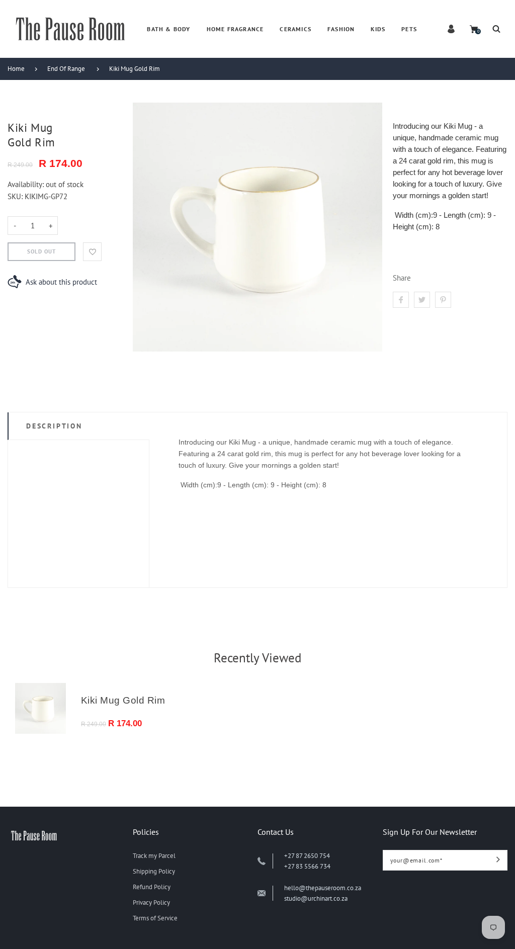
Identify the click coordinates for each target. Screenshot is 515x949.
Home (16, 68)
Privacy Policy (151, 902)
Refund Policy (151, 887)
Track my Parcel (154, 855)
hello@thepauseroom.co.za (322, 888)
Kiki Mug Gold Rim (134, 68)
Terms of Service (155, 918)
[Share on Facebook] (401, 300)
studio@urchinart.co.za (316, 898)
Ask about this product (61, 282)
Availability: (27, 184)
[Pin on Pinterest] (443, 300)
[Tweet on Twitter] (422, 300)
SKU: (16, 196)
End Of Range (66, 68)
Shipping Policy (154, 871)
